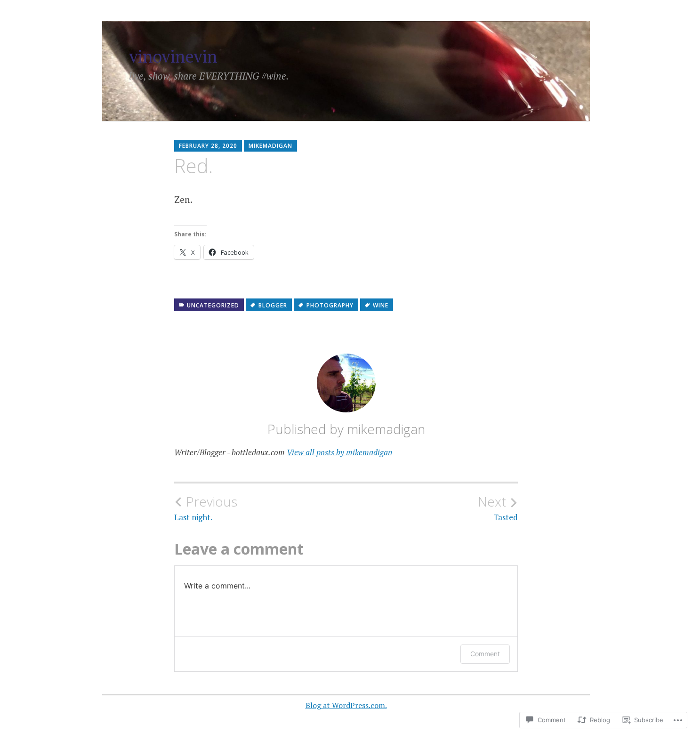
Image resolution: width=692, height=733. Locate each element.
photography (330, 305)
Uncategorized (213, 305)
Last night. (205, 508)
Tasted (498, 508)
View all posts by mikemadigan (339, 452)
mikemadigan (270, 146)
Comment (485, 654)
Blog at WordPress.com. (346, 705)
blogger (272, 305)
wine (380, 305)
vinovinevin (173, 56)
